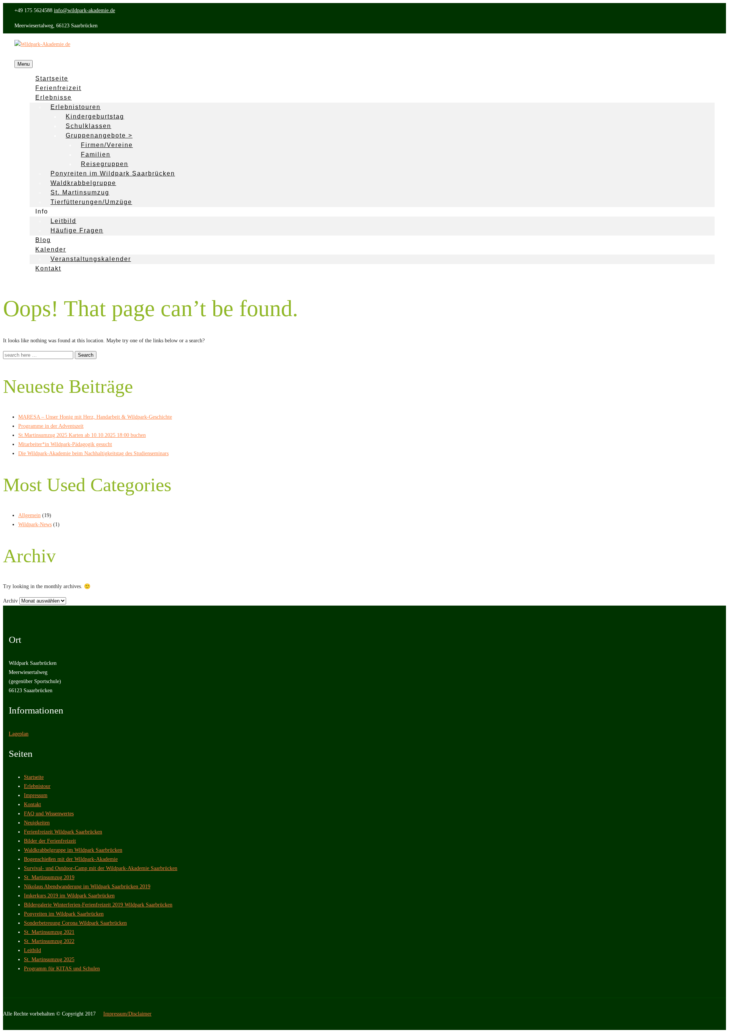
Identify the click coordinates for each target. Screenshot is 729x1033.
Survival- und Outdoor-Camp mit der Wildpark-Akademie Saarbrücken (100, 868)
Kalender (50, 249)
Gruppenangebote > (99, 135)
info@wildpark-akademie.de (84, 10)
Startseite (34, 777)
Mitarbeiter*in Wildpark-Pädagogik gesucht (65, 444)
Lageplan (18, 734)
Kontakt (48, 268)
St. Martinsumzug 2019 (49, 877)
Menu (23, 64)
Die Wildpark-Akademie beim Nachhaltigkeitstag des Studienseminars (93, 453)
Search (85, 355)
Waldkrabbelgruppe (83, 183)
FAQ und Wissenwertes (49, 813)
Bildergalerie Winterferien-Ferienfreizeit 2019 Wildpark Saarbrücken (98, 905)
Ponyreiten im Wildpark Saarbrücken (112, 173)
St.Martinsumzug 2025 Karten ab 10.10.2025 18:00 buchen (82, 435)
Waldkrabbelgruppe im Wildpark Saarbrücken (73, 850)
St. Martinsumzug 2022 (49, 941)
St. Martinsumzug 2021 (49, 932)
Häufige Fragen (76, 230)
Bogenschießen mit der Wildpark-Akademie (71, 859)
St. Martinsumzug (79, 192)
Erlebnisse (53, 97)
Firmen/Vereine (107, 145)
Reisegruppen (104, 164)
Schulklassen (88, 126)
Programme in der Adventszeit (51, 426)
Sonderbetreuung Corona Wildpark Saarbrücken (75, 923)
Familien (95, 154)
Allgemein (29, 515)
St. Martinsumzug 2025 (49, 959)
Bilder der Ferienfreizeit (50, 841)
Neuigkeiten (37, 823)
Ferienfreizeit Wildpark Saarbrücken (63, 832)
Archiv (10, 601)
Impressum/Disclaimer (127, 1014)
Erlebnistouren (75, 107)
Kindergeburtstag (95, 116)
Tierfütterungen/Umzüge (91, 202)
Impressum (35, 795)
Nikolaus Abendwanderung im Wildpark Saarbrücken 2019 (87, 886)
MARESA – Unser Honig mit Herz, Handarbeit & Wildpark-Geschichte (95, 417)
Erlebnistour (37, 786)
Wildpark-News (35, 524)
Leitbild (63, 221)
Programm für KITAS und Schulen (62, 968)
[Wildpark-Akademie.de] (42, 44)
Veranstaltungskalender (90, 259)
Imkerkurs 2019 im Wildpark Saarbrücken (69, 896)
